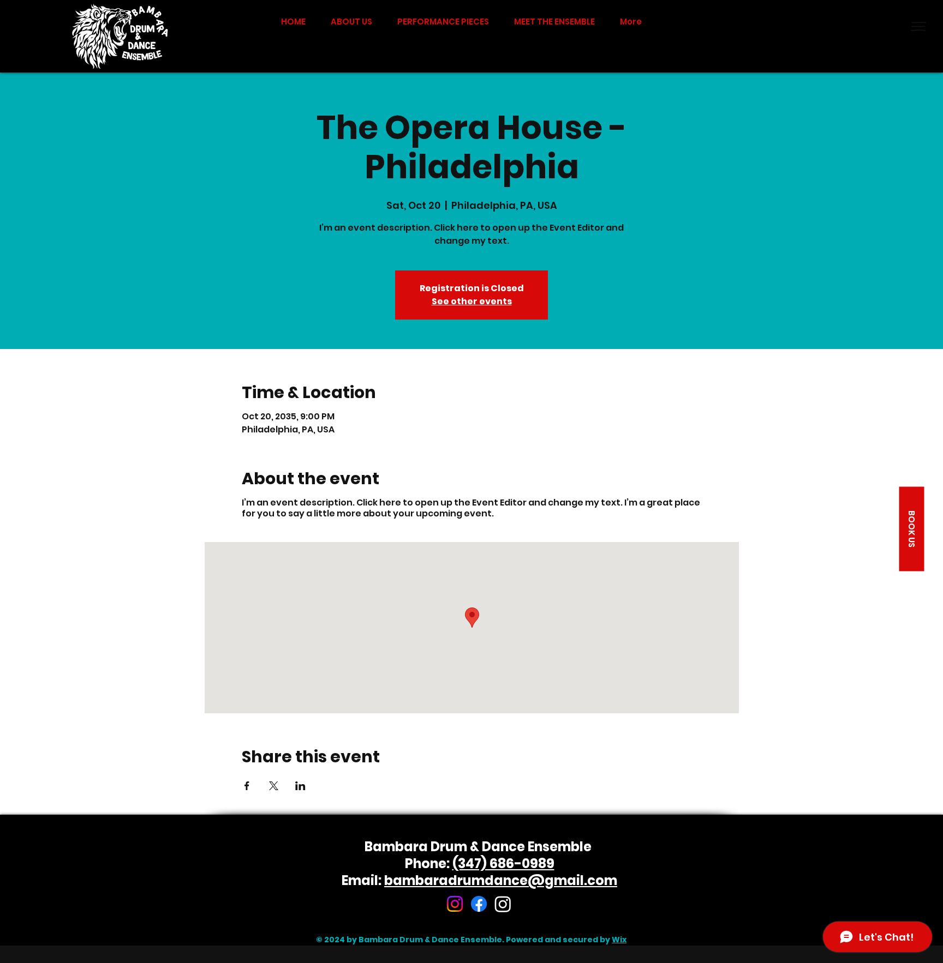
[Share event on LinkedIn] (300, 785)
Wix (619, 939)
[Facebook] (479, 903)
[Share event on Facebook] (247, 785)
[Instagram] (454, 903)
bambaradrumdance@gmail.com (500, 880)
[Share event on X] (273, 785)
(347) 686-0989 (503, 863)
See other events (472, 301)
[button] (918, 26)
